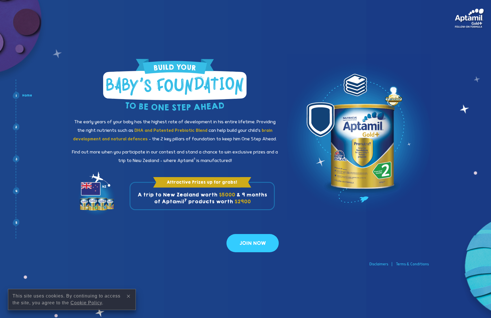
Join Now (252, 243)
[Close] (128, 296)
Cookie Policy (86, 302)
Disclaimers (378, 264)
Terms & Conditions (412, 264)
